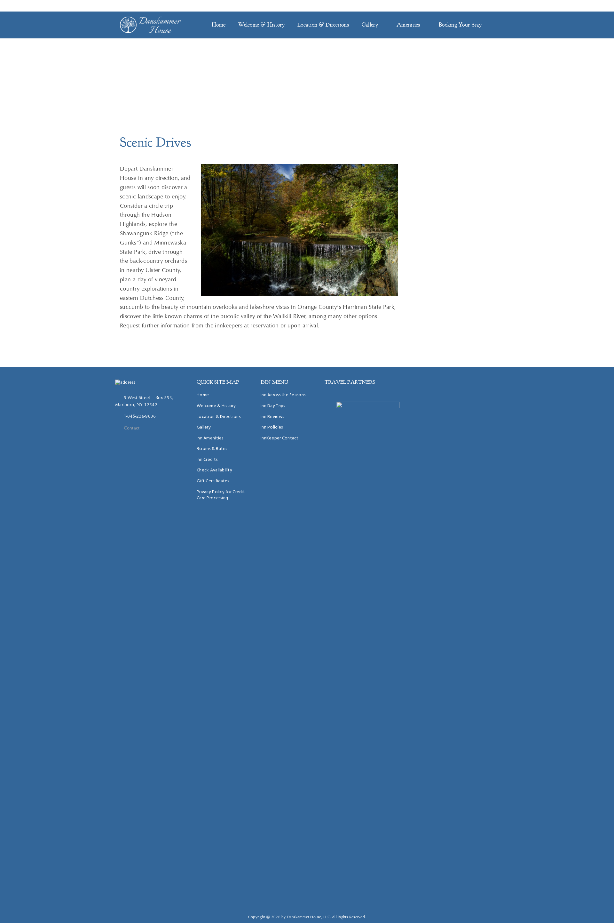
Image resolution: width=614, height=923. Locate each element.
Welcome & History (261, 24)
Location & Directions (323, 24)
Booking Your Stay (460, 24)
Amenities (408, 24)
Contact (132, 428)
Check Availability (214, 470)
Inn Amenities (210, 438)
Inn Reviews (272, 417)
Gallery (370, 24)
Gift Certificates (213, 481)
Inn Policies (272, 427)
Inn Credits (207, 459)
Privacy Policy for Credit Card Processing (221, 495)
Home (218, 24)
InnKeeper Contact (472, 6)
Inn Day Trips (273, 406)
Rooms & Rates (212, 449)
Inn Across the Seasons (283, 395)
